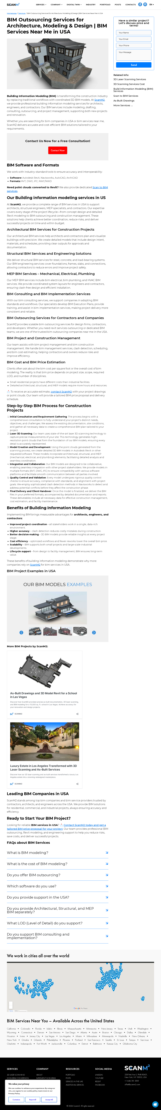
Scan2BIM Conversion (18, 1078)
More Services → (123, 105)
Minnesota (91, 1028)
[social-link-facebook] (140, 5)
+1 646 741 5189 (132, 1081)
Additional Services (75, 1085)
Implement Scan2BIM (46, 1078)
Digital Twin (73, 5)
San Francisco (94, 1040)
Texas (120, 1028)
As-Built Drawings (123, 101)
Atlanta (83, 1032)
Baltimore (97, 1043)
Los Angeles (65, 1036)
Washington (142, 1028)
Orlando (38, 1040)
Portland (79, 1040)
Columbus (72, 1043)
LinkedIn (99, 1075)
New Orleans (138, 1036)
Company (56, 5)
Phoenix (66, 1040)
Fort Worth (42, 1043)
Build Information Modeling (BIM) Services (133, 90)
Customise (16, 1099)
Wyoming (11, 1032)
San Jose (144, 1040)
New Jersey (107, 1028)
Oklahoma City (130, 1043)
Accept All (49, 1099)
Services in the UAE (74, 1082)
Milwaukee (92, 1036)
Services (40, 5)
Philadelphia (52, 1040)
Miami (79, 1036)
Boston (105, 1032)
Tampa (132, 1040)
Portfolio (105, 5)
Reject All (32, 1099)
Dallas (130, 1032)
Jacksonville (57, 1043)
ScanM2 (99, 99)
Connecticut (26, 1032)
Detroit (85, 1043)
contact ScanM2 (61, 391)
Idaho (49, 1028)
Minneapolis (107, 1036)
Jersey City (35, 1036)
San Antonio (54, 1032)
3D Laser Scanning (16, 1075)
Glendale (142, 1032)
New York (12, 1040)
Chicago (118, 1032)
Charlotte (11, 1043)
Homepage (12, 13)
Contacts (130, 5)
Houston (11, 1036)
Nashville (122, 1036)
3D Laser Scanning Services (129, 79)
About (39, 1075)
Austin (94, 1032)
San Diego (70, 1032)
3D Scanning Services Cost (129, 84)
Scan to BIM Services (125, 96)
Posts (118, 5)
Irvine (22, 1036)
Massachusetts (74, 1028)
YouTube (99, 1078)
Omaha (25, 1040)
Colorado (25, 1028)
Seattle (108, 1040)
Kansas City (112, 1043)
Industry (90, 5)
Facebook (100, 1085)
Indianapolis (26, 1043)
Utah (130, 1028)
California (11, 1028)
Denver (40, 1032)
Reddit (98, 1082)
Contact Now (58, 150)
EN (151, 5)
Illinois (60, 1028)
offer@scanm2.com (132, 1084)
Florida (38, 1028)
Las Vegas (49, 1036)
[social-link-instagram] (145, 5)
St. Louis (120, 1040)
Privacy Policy (14, 1093)
